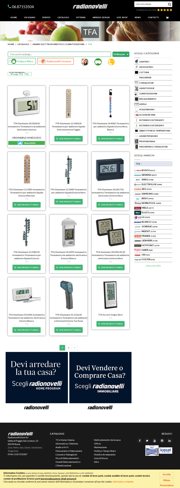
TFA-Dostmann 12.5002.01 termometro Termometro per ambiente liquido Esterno (26, 255)
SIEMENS (149, 174)
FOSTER (148, 259)
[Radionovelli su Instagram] (162, 441)
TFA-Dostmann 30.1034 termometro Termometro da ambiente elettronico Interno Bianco (26, 317)
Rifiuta (166, 480)
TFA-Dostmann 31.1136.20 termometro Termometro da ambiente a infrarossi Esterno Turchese (68, 317)
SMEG (147, 179)
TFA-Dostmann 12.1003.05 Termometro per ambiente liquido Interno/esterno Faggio (68, 126)
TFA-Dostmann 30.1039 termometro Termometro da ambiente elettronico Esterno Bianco (68, 255)
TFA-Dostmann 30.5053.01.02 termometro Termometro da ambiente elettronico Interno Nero (110, 255)
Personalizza (167, 485)
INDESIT (149, 231)
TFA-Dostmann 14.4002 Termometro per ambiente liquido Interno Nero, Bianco (110, 126)
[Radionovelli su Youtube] (154, 441)
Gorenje (149, 226)
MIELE (148, 207)
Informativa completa (123, 482)
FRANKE (149, 235)
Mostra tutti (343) (153, 266)
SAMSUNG (150, 193)
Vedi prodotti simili (69, 139)
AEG (147, 188)
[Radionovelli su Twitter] (147, 441)
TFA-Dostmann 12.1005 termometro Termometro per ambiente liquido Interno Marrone (27, 192)
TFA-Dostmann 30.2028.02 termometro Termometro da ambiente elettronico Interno (26, 126)
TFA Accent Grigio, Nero (110, 314)
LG (146, 217)
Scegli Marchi (144, 155)
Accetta (167, 474)
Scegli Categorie (146, 53)
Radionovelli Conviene (58, 61)
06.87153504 (23, 6)
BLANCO (149, 221)
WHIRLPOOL (151, 203)
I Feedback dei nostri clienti (146, 10)
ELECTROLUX (152, 184)
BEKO (147, 198)
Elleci (148, 212)
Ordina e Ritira (24, 61)
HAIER (147, 249)
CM (146, 254)
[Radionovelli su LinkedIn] (169, 441)
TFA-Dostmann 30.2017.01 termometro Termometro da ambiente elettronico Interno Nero (110, 192)
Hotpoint (150, 245)
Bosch (148, 170)
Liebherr (150, 240)
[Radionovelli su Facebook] (139, 441)
